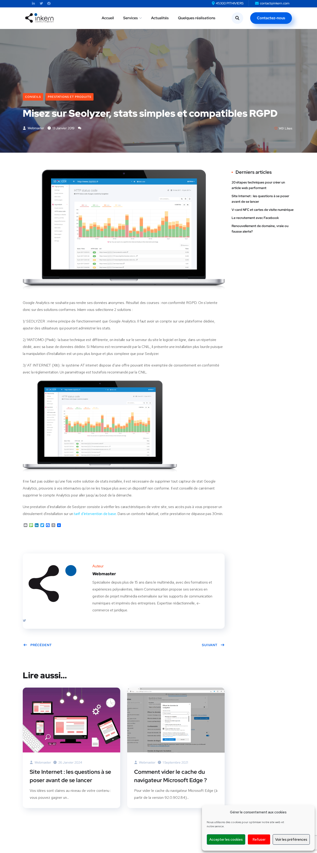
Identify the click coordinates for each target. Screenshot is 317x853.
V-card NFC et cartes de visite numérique (263, 210)
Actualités (160, 18)
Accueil (108, 18)
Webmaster (35, 128)
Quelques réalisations (196, 18)
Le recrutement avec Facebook (255, 218)
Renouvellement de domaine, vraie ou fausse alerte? (260, 229)
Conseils (33, 97)
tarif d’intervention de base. (95, 513)
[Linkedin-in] (33, 3)
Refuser (258, 839)
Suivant (209, 645)
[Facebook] (49, 3)
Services (130, 18)
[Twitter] (41, 3)
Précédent (41, 645)
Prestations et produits (69, 97)
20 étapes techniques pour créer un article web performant (258, 185)
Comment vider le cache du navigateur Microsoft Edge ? (170, 776)
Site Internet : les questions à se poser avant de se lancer (70, 776)
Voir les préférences (291, 839)
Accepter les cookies (226, 839)
